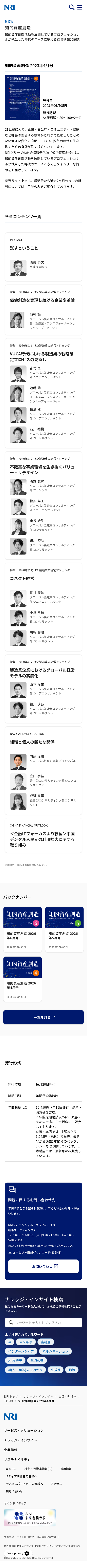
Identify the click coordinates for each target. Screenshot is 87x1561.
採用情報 (66, 1469)
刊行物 (8, 1401)
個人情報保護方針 (46, 1537)
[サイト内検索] (71, 7)
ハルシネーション (55, 1351)
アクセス (56, 1484)
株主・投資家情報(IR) (38, 1469)
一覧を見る (42, 1017)
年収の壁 (37, 1360)
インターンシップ (21, 1351)
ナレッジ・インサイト (38, 1396)
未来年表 (25, 1341)
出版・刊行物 (67, 1396)
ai (9, 1341)
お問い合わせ (42, 1266)
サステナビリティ (17, 1459)
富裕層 (46, 1341)
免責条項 (9, 1537)
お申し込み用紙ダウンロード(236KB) (37, 1252)
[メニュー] (80, 7)
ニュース (11, 1469)
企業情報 (10, 1449)
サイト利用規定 (25, 1537)
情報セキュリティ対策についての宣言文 (58, 1545)
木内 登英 (15, 1360)
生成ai (55, 1369)
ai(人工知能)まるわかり (25, 1369)
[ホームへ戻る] (9, 7)
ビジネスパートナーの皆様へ (24, 1484)
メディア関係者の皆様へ (21, 1476)
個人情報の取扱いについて (19, 1545)
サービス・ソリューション (24, 1430)
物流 (72, 1369)
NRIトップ (11, 1396)
